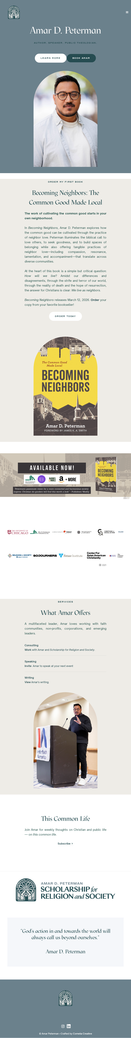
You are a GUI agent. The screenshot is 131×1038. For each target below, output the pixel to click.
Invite (28, 666)
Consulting (31, 645)
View (28, 682)
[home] (11, 12)
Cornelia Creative (82, 1033)
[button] (127, 12)
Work (28, 649)
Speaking (30, 661)
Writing (29, 677)
